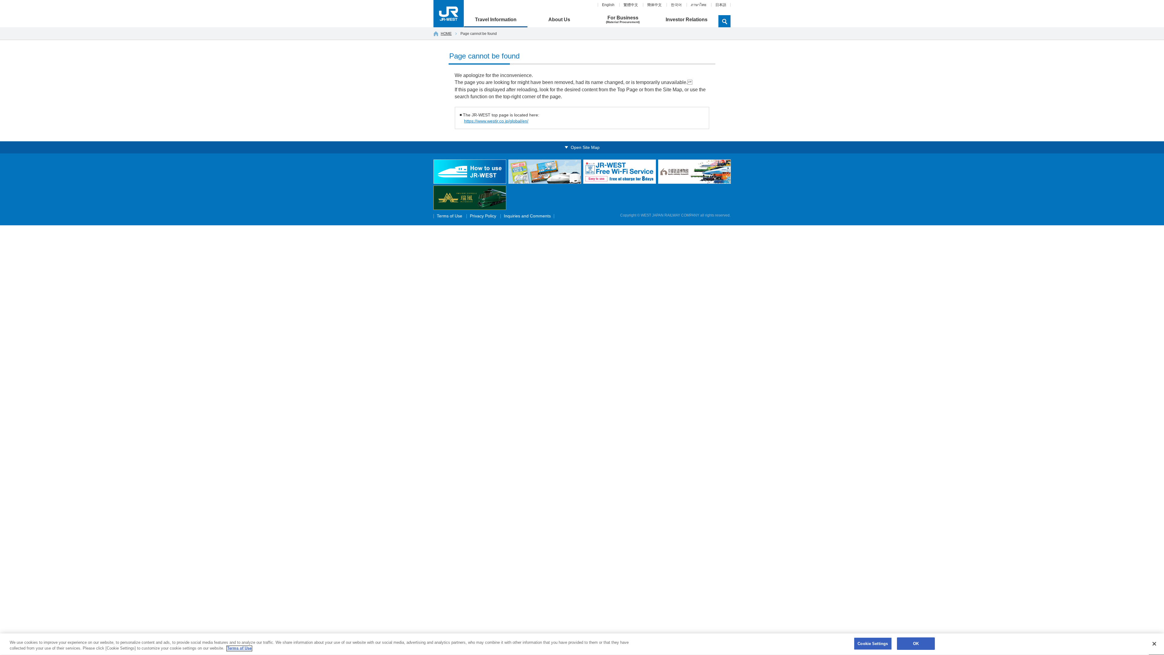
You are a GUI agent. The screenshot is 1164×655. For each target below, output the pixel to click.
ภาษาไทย (698, 5)
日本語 (720, 5)
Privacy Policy (483, 216)
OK (916, 643)
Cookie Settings (873, 643)
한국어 (676, 5)
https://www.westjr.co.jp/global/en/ (496, 121)
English (608, 5)
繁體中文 (631, 5)
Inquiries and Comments (527, 216)
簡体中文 (654, 5)
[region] (582, 644)
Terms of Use (449, 216)
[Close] (1154, 643)
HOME (446, 34)
